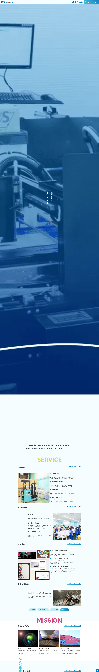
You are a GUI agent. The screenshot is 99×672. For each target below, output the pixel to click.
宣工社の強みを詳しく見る (73, 625)
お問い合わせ (64, 609)
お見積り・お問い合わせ (92, 2)
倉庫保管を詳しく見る (75, 583)
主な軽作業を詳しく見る (74, 506)
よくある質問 (55, 609)
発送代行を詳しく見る (75, 466)
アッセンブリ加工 (33, 523)
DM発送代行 (55, 473)
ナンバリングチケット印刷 (60, 558)
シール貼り (31, 514)
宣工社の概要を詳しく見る (73, 670)
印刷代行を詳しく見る (75, 543)
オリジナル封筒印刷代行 (59, 550)
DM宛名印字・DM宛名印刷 (60, 566)
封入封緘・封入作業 (34, 531)
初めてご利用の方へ (44, 609)
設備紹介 (34, 609)
